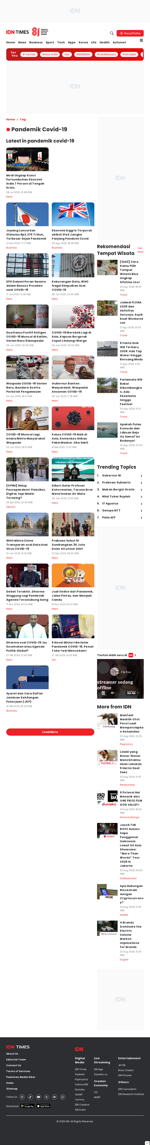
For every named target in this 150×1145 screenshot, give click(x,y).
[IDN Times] (27, 32)
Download (12, 1106)
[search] (112, 33)
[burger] (141, 40)
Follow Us (11, 1097)
